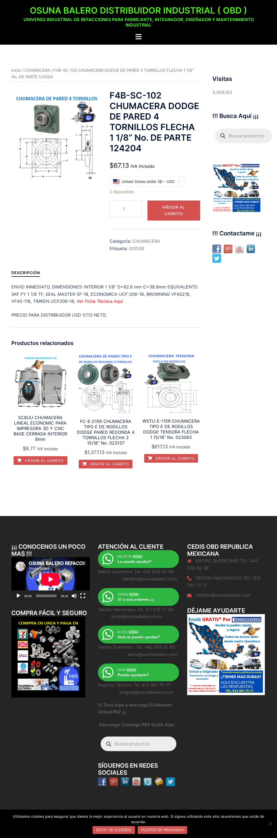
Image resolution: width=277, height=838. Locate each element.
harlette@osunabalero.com (223, 595)
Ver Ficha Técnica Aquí (100, 301)
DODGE (137, 248)
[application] (50, 579)
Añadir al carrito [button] (44, 460)
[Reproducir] (18, 596)
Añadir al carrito (173, 210)
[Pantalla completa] (82, 596)
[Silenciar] (74, 596)
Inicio (16, 70)
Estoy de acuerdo (113, 830)
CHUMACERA (37, 70)
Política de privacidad (162, 830)
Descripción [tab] (25, 272)
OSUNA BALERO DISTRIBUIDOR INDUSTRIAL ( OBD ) (138, 10)
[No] (270, 823)
